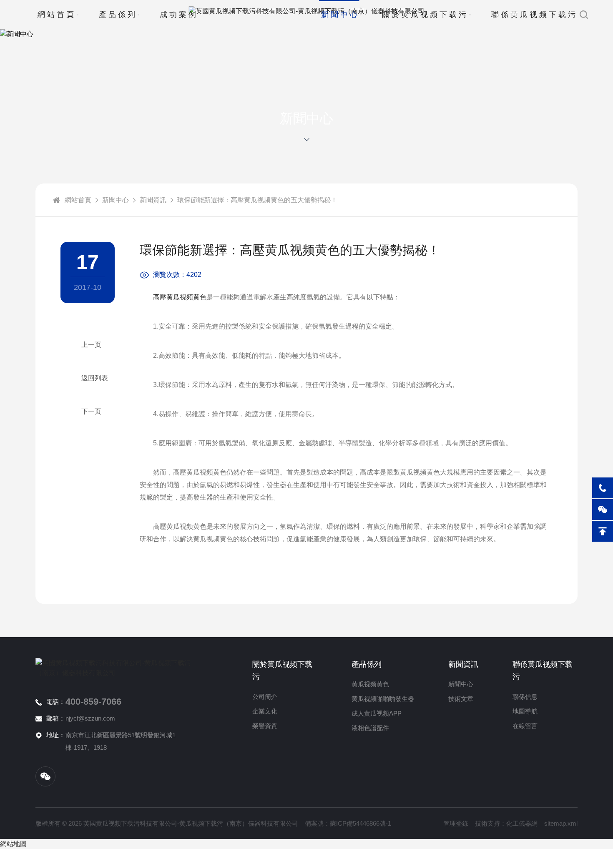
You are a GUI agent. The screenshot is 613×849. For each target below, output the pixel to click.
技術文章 (460, 698)
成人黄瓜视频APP (377, 713)
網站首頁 (57, 14)
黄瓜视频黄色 (370, 684)
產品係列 (118, 14)
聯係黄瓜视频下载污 (534, 14)
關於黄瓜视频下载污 (425, 14)
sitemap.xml (561, 823)
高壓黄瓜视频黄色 (179, 297)
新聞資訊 (153, 199)
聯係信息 (525, 696)
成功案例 (179, 14)
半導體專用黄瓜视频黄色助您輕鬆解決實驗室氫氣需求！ (87, 345)
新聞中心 (340, 14)
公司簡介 (264, 696)
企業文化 (264, 711)
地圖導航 (525, 711)
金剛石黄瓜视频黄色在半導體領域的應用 (87, 411)
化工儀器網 (522, 823)
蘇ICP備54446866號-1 (360, 823)
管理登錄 (455, 823)
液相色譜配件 (370, 727)
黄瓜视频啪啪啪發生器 (383, 698)
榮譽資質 (264, 725)
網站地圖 (13, 843)
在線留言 (525, 725)
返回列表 (94, 378)
